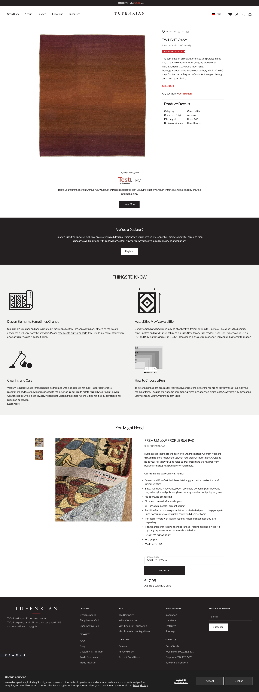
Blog (82, 646)
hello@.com (137, 3)
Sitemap (170, 631)
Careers (123, 646)
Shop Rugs (13, 14)
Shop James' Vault (89, 620)
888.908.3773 (123, 3)
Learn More (129, 204)
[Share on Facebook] (175, 31)
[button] (163, 31)
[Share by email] (187, 31)
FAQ (82, 640)
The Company (126, 615)
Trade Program (88, 662)
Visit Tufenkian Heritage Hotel (134, 631)
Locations (57, 14)
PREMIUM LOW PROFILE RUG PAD (169, 440)
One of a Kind (194, 111)
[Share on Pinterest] (183, 31)
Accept (210, 681)
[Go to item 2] (39, 455)
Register (129, 251)
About (28, 14)
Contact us (173, 74)
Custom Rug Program (91, 651)
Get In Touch (172, 646)
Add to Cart (164, 570)
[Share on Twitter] (179, 31)
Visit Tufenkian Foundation (133, 626)
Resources (74, 14)
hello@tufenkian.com (176, 662)
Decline (239, 681)
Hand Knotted (194, 123)
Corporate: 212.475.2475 (178, 657)
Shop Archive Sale (89, 626)
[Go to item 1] (39, 442)
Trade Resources (89, 657)
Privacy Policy (140, 685)
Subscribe (218, 627)
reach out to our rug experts (73, 333)
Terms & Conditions (129, 657)
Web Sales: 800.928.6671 (179, 651)
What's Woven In (128, 620)
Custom (42, 14)
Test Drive (170, 626)
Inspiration (171, 615)
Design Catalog (88, 615)
